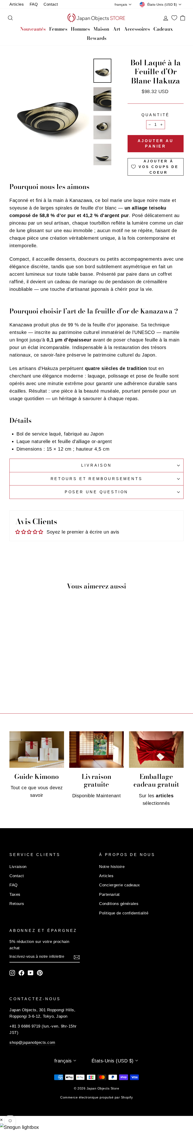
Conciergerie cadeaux (119, 885)
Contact (51, 4)
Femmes (58, 29)
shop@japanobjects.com (32, 1042)
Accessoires (137, 29)
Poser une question (96, 492)
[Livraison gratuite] (96, 749)
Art (116, 29)
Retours (16, 903)
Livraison (96, 465)
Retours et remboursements (97, 479)
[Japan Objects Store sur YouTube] (30, 973)
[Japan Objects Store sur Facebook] (21, 973)
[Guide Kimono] (36, 749)
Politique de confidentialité (123, 913)
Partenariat (109, 894)
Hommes (80, 29)
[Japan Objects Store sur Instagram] (12, 973)
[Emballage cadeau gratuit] (156, 749)
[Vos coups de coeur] (174, 17)
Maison (101, 29)
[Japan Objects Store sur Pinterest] (40, 973)
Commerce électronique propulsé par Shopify (96, 1097)
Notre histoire (112, 866)
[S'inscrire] (77, 957)
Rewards (96, 38)
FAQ (34, 4)
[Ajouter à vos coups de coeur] (43, 649)
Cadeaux (163, 29)
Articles (16, 4)
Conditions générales (118, 903)
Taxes (14, 894)
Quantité (155, 115)
